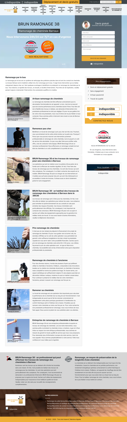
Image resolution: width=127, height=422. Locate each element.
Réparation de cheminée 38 (61, 9)
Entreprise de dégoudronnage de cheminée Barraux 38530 (76, 408)
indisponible (13, 2)
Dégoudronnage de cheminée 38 (117, 9)
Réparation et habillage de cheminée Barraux (66, 403)
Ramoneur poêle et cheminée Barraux (78, 401)
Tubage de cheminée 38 (70, 9)
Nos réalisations (38, 57)
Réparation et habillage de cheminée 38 (52, 9)
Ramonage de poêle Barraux (56, 401)
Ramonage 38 (88, 9)
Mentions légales (75, 419)
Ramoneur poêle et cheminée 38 (34, 9)
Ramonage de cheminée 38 (25, 9)
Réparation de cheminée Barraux (91, 403)
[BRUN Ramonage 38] (11, 9)
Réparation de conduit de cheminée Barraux (66, 406)
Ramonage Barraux (87, 406)
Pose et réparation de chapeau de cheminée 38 (43, 10)
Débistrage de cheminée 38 (105, 9)
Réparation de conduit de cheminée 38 (79, 9)
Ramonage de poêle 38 (97, 10)
